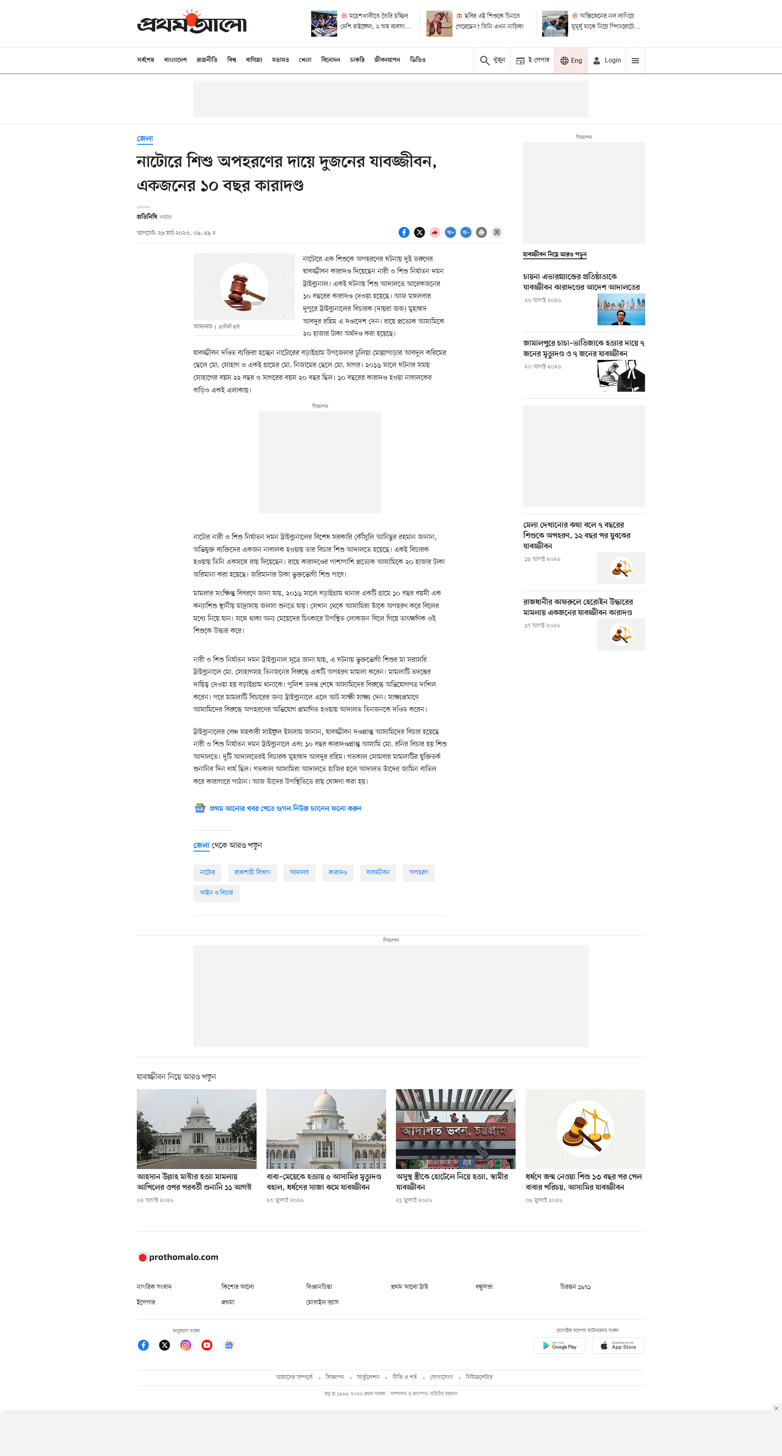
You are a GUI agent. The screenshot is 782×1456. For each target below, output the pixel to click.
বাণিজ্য (254, 60)
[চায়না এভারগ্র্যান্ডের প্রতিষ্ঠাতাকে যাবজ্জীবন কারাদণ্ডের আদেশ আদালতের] (621, 309)
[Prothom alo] (192, 23)
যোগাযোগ (441, 1377)
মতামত (280, 60)
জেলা (145, 139)
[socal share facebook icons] (405, 237)
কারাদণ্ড (338, 872)
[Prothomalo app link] (559, 1347)
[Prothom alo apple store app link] (618, 1347)
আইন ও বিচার (216, 893)
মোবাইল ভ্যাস (322, 1302)
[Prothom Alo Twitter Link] (168, 1347)
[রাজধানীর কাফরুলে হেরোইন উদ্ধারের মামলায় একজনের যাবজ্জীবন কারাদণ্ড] (621, 634)
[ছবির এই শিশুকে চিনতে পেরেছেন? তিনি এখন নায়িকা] (439, 24)
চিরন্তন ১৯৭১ (575, 1287)
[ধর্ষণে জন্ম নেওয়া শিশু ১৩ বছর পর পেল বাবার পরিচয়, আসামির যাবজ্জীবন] (585, 1129)
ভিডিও (418, 60)
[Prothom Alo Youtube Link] (211, 1347)
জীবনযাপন (387, 60)
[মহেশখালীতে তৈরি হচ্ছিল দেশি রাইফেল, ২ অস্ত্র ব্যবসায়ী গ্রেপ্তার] (324, 24)
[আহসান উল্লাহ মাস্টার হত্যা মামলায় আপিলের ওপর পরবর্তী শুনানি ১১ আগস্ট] (197, 1129)
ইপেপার (146, 1302)
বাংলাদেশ (175, 60)
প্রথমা (228, 1302)
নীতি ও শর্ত (405, 1377)
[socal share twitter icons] (420, 237)
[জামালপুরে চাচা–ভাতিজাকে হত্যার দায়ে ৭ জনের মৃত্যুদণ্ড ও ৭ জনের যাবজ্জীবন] (621, 376)
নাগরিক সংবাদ (154, 1287)
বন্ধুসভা (484, 1287)
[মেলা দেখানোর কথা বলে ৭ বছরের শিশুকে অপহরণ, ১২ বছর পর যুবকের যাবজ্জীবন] (621, 568)
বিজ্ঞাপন (335, 1377)
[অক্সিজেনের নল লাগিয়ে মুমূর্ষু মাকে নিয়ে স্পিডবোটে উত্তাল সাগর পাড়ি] (555, 24)
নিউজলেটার (479, 1377)
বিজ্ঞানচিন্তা (319, 1287)
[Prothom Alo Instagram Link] (189, 1347)
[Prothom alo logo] (177, 1260)
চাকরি (357, 60)
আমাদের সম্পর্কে (294, 1377)
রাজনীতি (207, 60)
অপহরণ (418, 872)
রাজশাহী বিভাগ (252, 872)
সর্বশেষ (145, 60)
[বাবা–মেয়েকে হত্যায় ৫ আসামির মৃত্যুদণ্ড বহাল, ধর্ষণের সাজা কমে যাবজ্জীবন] (326, 1129)
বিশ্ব (231, 60)
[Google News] (229, 1346)
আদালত (299, 872)
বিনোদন (330, 60)
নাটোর (207, 872)
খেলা (305, 60)
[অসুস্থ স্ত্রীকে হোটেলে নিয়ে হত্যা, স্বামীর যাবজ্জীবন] (456, 1129)
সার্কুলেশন (368, 1377)
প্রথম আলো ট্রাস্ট (409, 1287)
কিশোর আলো (238, 1287)
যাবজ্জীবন (378, 872)
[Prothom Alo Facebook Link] (147, 1347)
